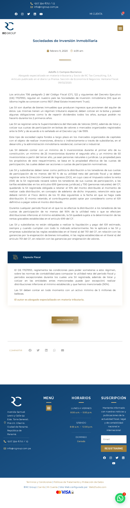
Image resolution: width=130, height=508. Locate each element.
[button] (120, 28)
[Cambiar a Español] (65, 499)
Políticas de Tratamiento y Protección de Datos (79, 482)
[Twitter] (28, 14)
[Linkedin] (35, 14)
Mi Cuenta (52, 487)
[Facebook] (16, 14)
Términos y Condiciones (39, 482)
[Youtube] (41, 14)
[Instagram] (22, 14)
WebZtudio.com (97, 487)
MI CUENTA (96, 14)
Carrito (41, 487)
